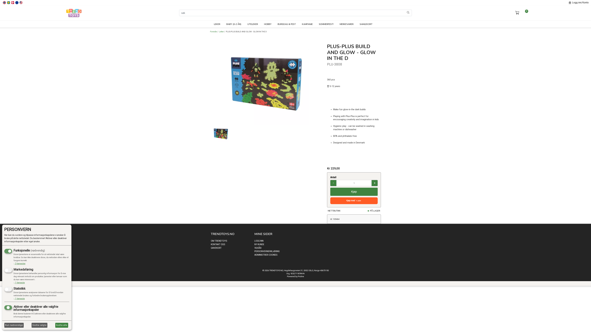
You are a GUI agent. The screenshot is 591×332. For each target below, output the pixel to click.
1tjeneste (19, 282)
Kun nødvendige (14, 325)
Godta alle (61, 325)
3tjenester (20, 263)
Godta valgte (39, 325)
